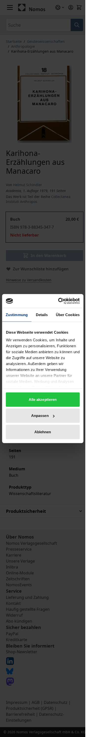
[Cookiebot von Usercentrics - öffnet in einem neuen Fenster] (60, 301)
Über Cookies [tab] (68, 314)
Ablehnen (42, 432)
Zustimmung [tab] (17, 314)
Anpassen (40, 415)
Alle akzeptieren (43, 399)
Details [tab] (42, 314)
